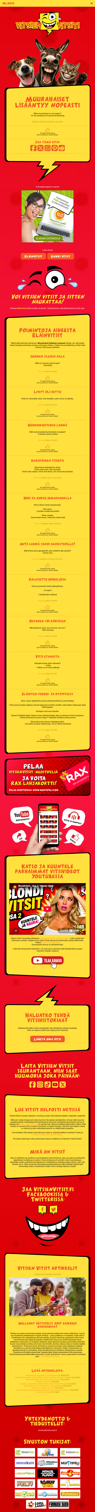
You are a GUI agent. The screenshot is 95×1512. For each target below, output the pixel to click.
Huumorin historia (43, 1382)
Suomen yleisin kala (47, 356)
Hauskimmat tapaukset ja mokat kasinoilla (43, 1375)
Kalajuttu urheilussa (47, 579)
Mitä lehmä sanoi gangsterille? (47, 544)
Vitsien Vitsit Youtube (50, 943)
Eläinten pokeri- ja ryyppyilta (47, 694)
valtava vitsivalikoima (29, 1124)
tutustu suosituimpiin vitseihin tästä (47, 1135)
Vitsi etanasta (48, 656)
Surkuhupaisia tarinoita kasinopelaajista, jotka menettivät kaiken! (43, 1390)
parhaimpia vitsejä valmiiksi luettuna (55, 938)
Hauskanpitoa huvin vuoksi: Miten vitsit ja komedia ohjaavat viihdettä (43, 1377)
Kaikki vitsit (60, 256)
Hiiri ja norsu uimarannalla (47, 498)
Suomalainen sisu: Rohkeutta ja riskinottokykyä (43, 1386)
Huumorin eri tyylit (43, 1392)
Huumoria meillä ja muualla (43, 1388)
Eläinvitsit (33, 256)
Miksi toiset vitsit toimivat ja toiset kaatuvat (43, 1380)
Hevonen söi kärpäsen (47, 621)
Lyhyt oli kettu (47, 392)
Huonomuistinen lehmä (47, 425)
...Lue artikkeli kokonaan (50, 1356)
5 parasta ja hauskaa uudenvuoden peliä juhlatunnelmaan (43, 1384)
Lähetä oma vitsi (47, 1039)
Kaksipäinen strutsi (47, 460)
